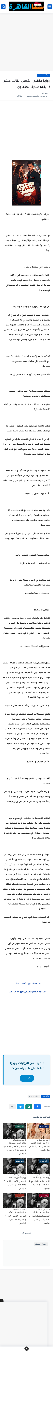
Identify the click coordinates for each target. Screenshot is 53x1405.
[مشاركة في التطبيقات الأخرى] (12, 1106)
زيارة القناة (26, 1078)
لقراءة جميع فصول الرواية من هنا (27, 992)
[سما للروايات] (26, 7)
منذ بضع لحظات (42, 1140)
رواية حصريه (43, 75)
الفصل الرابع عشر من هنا (28, 984)
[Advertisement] (26, 42)
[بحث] (3, 6)
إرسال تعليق (40, 1244)
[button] (37, 1106)
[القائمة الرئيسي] (49, 6)
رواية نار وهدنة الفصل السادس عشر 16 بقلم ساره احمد (39, 1147)
